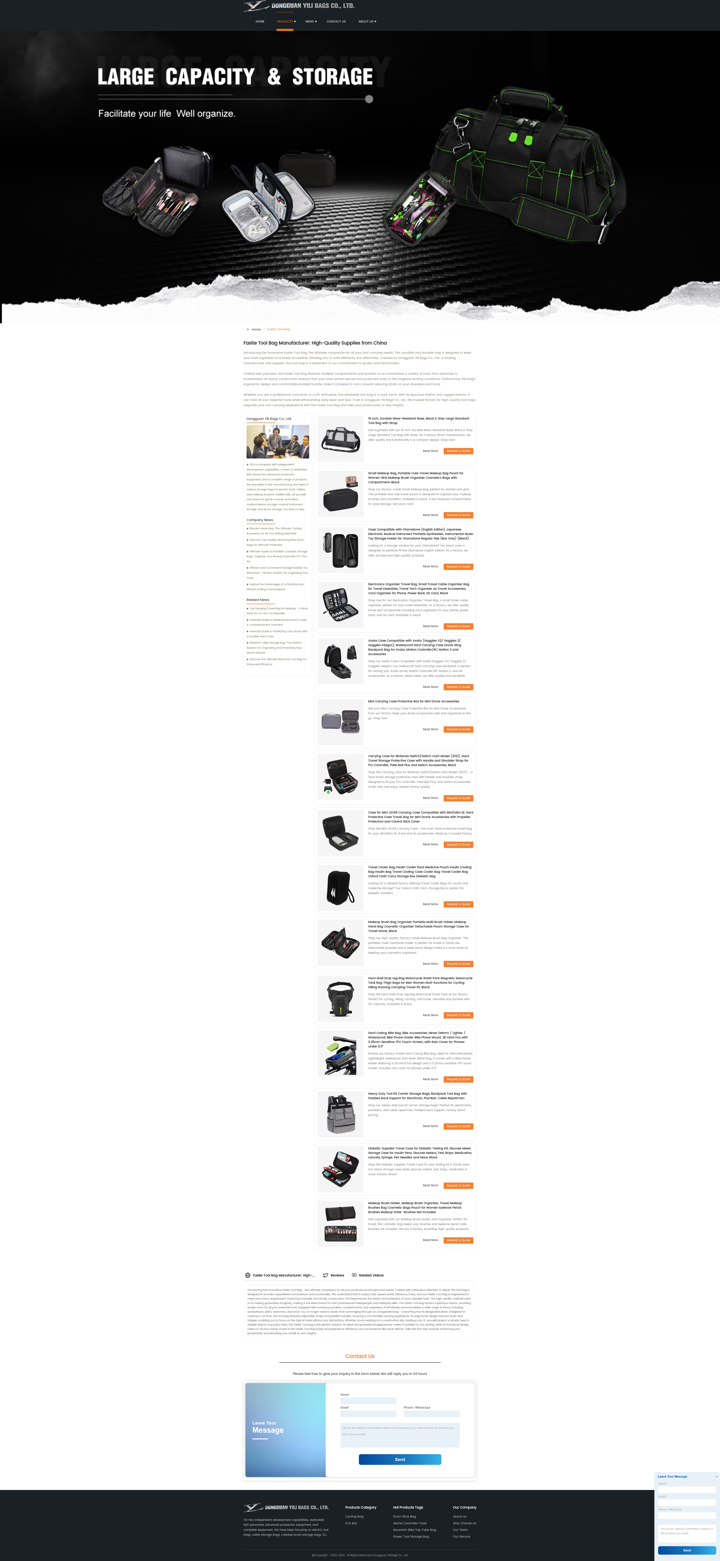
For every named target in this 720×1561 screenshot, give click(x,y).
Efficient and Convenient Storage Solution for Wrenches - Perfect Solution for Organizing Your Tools (277, 573)
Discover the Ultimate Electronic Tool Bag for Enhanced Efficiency (277, 662)
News (310, 21)
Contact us (336, 21)
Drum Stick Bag (404, 1516)
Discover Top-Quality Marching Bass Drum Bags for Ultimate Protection (275, 542)
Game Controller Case (410, 1523)
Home (260, 21)
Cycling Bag (354, 1516)
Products (285, 21)
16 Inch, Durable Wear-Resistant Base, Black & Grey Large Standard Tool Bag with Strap (418, 420)
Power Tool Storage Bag (411, 1536)
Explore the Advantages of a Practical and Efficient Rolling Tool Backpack (275, 587)
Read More (430, 451)
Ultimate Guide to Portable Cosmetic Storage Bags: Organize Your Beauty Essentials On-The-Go (277, 556)
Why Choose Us (464, 1523)
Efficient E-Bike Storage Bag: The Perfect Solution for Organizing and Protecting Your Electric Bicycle (274, 648)
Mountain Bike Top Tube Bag (414, 1530)
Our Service (461, 1536)
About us (365, 21)
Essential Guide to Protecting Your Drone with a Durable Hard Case (277, 634)
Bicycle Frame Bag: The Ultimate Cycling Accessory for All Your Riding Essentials (274, 531)
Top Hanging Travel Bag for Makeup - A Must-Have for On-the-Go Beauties (278, 611)
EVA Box (351, 1523)
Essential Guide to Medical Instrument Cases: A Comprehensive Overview (277, 622)
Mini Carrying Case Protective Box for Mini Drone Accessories (413, 701)
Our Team (460, 1529)
